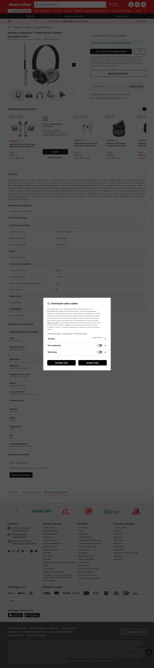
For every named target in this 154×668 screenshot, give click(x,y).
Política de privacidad (54, 333)
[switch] (99, 345)
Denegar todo (61, 363)
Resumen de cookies (80, 333)
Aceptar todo (93, 363)
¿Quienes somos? (67, 333)
